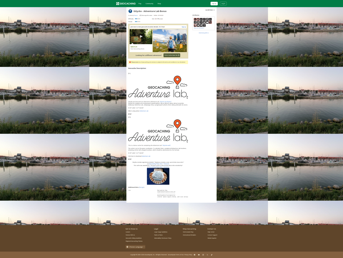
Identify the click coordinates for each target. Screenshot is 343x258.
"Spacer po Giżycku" (166, 101)
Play (139, 4)
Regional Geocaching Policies (134, 241)
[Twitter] (207, 255)
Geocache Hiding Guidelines (134, 238)
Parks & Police (158, 235)
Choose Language (136, 247)
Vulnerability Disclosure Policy (162, 238)
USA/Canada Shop (188, 232)
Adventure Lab (144, 111)
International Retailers (189, 235)
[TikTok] (212, 255)
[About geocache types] (130, 11)
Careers (128, 232)
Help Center (211, 232)
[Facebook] (194, 255)
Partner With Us (130, 235)
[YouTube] (199, 255)
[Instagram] (203, 255)
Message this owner (147, 15)
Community (149, 4)
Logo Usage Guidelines (160, 232)
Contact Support (212, 235)
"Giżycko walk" (166, 145)
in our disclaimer (181, 62)
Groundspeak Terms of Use (176, 255)
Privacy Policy (188, 255)
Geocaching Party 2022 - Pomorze (159, 164)
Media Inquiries (212, 238)
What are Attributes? (199, 28)
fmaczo (136, 15)
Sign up (214, 3)
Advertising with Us (204, 33)
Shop (159, 4)
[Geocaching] (126, 3)
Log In (223, 3)
